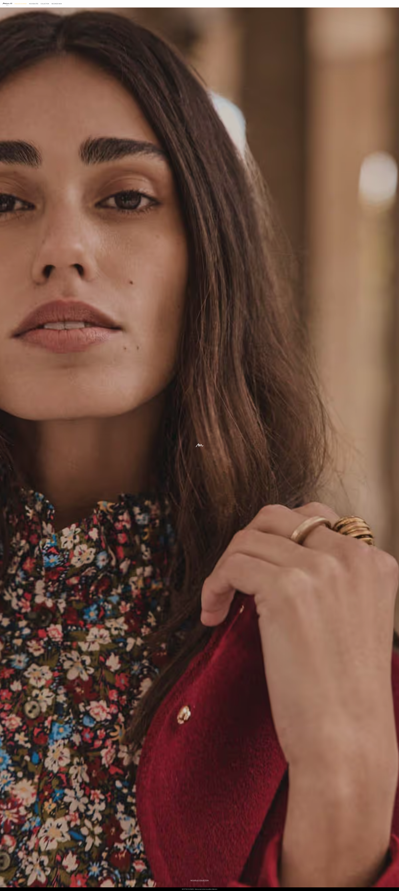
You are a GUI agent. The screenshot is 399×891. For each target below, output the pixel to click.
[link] (21, 3)
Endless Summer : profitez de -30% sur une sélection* (199, 889)
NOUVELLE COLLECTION (199, 880)
